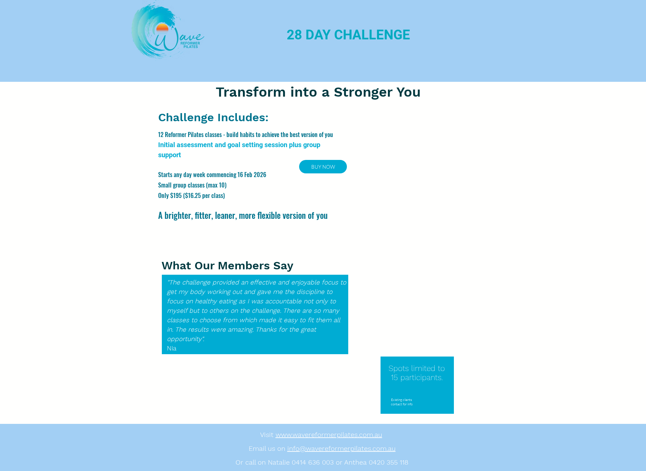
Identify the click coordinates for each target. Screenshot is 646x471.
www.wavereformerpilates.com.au (329, 435)
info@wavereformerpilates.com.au (341, 448)
